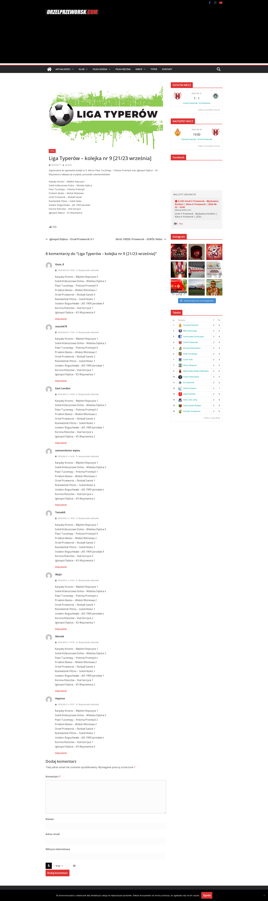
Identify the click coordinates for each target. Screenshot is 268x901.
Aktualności (63, 69)
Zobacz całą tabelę (212, 418)
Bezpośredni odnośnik (89, 270)
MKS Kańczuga (190, 331)
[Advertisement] (134, 41)
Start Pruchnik (189, 394)
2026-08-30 (197, 130)
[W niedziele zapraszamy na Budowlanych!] (214, 270)
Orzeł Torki (188, 359)
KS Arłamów (188, 382)
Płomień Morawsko (192, 348)
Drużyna (181, 320)
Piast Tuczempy (190, 354)
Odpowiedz (61, 318)
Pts (219, 320)
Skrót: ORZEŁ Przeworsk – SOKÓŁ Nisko (139, 239)
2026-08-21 (197, 93)
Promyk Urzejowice (191, 411)
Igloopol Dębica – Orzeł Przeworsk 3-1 (71, 239)
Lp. (173, 320)
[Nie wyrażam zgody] (264, 895)
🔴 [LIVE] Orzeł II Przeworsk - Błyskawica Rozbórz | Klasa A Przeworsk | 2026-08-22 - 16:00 (196, 204)
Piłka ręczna (123, 69)
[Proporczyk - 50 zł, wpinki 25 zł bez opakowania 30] (179, 270)
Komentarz (53, 776)
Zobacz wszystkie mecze (209, 110)
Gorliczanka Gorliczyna (193, 336)
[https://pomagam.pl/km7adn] (214, 252)
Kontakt (167, 69)
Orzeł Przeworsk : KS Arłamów (196, 103)
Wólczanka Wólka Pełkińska (196, 371)
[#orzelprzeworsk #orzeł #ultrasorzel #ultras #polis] (179, 252)
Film (181, 223)
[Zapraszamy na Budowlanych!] (214, 287)
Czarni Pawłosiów (191, 377)
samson (68, 165)
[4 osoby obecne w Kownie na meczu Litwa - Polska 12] (196, 270)
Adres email (53, 834)
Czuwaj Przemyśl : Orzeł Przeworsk (196, 139)
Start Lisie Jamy (190, 400)
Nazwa (50, 819)
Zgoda (207, 895)
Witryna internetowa (58, 849)
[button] (72, 69)
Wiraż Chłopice (190, 365)
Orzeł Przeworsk (190, 342)
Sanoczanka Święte (192, 405)
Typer (154, 69)
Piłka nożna (100, 69)
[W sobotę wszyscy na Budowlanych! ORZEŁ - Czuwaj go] (179, 287)
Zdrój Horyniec (189, 388)
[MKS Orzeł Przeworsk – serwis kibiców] (49, 69)
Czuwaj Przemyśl (190, 325)
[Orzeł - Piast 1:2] (196, 287)
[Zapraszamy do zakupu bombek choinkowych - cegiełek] (196, 252)
